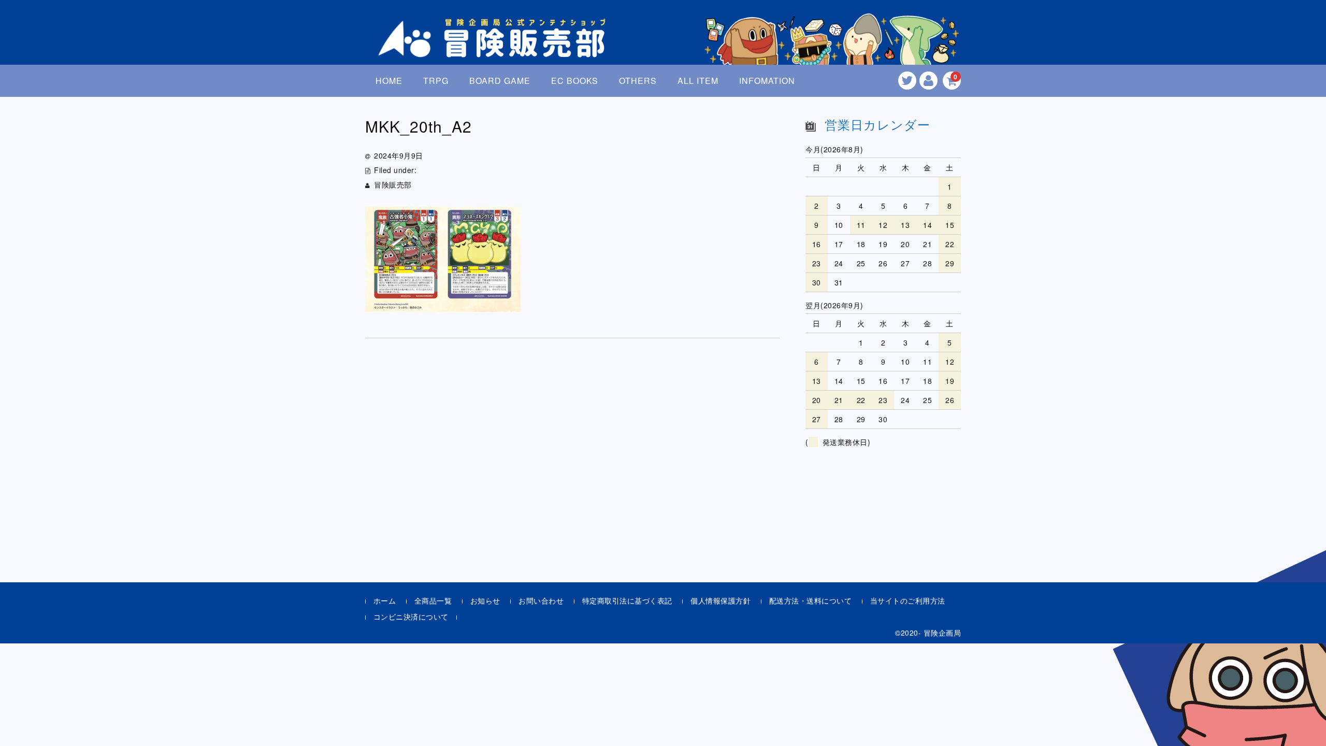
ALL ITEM (698, 81)
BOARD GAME (499, 81)
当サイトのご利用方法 (907, 600)
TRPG (436, 81)
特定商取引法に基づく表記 (627, 600)
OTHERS (638, 81)
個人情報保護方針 (720, 600)
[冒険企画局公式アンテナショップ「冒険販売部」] (494, 48)
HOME (389, 81)
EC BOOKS (574, 81)
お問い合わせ (541, 600)
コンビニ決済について (411, 616)
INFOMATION (767, 81)
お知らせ (485, 600)
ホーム (384, 600)
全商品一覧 (433, 600)
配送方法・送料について (810, 600)
